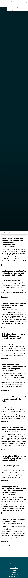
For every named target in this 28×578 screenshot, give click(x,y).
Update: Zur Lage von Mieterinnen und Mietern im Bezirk (13, 428)
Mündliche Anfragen (14, 576)
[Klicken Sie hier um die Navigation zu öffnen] (26, 4)
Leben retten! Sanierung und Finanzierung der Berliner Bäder (13, 399)
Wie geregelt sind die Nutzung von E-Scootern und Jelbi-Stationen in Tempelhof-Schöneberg (13, 490)
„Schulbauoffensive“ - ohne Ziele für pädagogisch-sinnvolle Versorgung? (13, 336)
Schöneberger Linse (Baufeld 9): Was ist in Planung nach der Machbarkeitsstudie (13, 273)
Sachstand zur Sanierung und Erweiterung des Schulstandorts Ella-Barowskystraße (13, 241)
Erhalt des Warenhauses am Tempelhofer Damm (13, 520)
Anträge (14, 572)
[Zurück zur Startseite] (1, 232)
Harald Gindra (14, 566)
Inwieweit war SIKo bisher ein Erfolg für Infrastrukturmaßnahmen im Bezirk (13, 458)
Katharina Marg (14, 7)
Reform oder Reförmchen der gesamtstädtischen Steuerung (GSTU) (13, 305)
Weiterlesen (5, 265)
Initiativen (12, 11)
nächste (8, 545)
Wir (14, 562)
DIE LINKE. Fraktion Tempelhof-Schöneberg (15, 2)
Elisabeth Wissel (14, 564)
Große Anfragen (13, 574)
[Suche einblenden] (21, 4)
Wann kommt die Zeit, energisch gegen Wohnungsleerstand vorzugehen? (14, 367)
